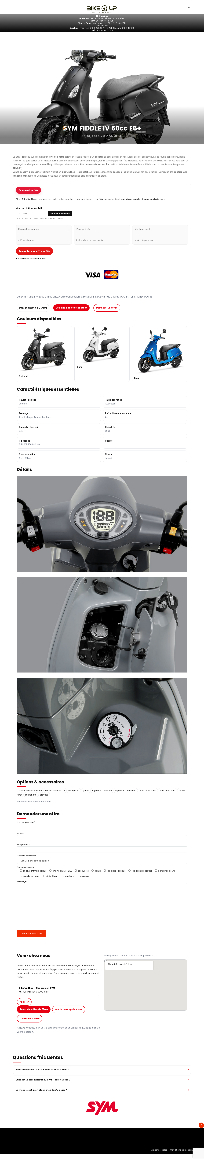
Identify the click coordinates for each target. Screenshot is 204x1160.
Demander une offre (106, 307)
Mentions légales (159, 1150)
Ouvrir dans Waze (30, 1018)
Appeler (24, 1001)
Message (21, 881)
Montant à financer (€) (29, 208)
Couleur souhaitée (26, 855)
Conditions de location (181, 1150)
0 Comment (112, 136)
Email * (20, 833)
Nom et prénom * (26, 822)
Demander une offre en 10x (34, 251)
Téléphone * (23, 844)
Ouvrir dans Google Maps (33, 1009)
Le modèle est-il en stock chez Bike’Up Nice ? (41, 1090)
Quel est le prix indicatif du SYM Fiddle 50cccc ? (42, 1079)
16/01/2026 (91, 136)
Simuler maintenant (60, 213)
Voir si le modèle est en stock (71, 307)
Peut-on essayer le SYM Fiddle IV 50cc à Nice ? (42, 1069)
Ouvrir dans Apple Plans (68, 1009)
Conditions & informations (32, 258)
